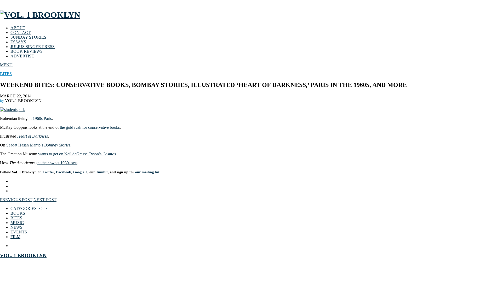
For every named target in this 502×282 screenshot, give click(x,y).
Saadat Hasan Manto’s (38, 145)
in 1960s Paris (39, 118)
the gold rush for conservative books (90, 127)
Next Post (44, 199)
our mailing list (147, 172)
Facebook (63, 172)
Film (15, 236)
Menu (6, 65)
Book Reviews (26, 51)
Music (17, 222)
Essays (18, 42)
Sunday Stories (28, 37)
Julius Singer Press (32, 46)
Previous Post (16, 199)
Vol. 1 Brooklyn (23, 255)
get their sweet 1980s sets (56, 163)
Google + (80, 172)
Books (17, 213)
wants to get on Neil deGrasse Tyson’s (77, 154)
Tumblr (102, 172)
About (17, 28)
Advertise (22, 56)
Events (18, 232)
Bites (6, 74)
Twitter (48, 172)
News (16, 227)
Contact (20, 32)
